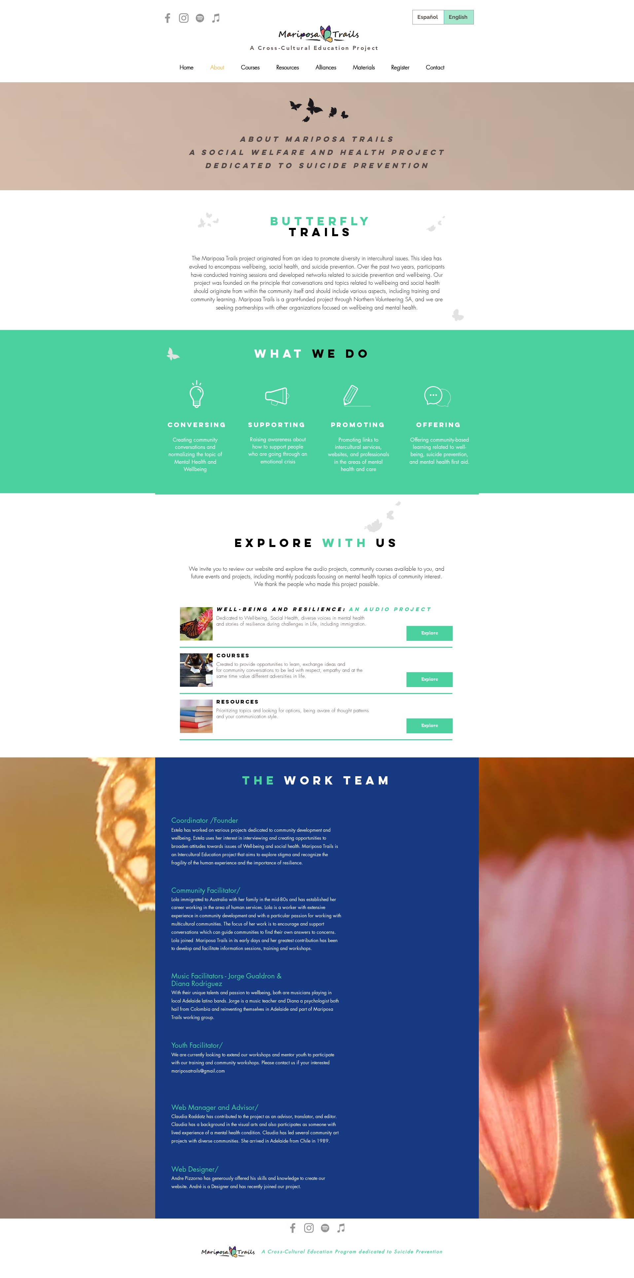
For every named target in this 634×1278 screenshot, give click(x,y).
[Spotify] (200, 18)
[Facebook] (167, 18)
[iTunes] (216, 18)
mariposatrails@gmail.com (198, 1071)
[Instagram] (183, 18)
